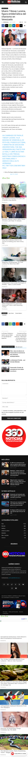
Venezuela (4, 315)
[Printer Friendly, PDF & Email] (6, 179)
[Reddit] (11, 584)
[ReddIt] (17, 25)
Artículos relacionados (8, 347)
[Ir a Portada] (14, 554)
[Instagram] (7, 584)
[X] (6, 25)
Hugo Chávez (11, 313)
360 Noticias (5, 22)
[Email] (21, 25)
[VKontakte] (23, 584)
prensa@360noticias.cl (14, 578)
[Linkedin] (13, 25)
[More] (24, 25)
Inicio (3, 6)
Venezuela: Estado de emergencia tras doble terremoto (17, 369)
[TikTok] (15, 584)
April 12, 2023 (14, 174)
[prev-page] (3, 375)
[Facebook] (3, 25)
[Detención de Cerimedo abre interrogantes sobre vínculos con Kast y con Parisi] (5, 496)
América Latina (8, 6)
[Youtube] (15, 588)
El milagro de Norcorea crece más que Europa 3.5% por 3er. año (17, 511)
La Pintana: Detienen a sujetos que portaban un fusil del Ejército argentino (7, 336)
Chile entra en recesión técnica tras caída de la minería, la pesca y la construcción (18, 503)
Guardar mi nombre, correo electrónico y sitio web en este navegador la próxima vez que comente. (14, 412)
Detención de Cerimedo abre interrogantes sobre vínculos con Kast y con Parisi (17, 496)
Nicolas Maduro (18, 313)
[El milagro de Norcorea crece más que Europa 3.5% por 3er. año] (5, 511)
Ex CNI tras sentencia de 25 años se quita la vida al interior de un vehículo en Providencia (18, 464)
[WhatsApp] (10, 25)
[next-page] (5, 375)
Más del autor (19, 347)
